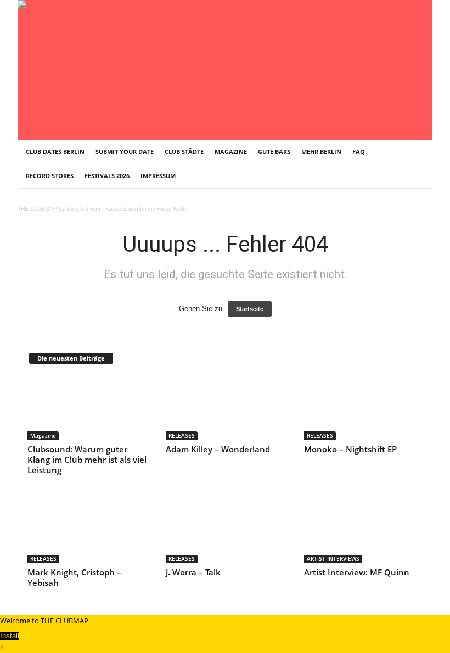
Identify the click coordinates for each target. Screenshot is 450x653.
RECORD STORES (50, 175)
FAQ (358, 151)
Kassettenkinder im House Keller (146, 209)
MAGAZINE (231, 151)
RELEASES (181, 435)
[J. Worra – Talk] (225, 530)
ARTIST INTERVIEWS (333, 558)
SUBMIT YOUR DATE (124, 151)
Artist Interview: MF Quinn (356, 572)
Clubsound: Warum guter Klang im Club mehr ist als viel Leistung (87, 459)
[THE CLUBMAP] (225, 68)
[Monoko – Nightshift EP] (364, 408)
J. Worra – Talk (193, 572)
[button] (416, 164)
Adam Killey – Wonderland (218, 449)
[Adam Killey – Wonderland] (225, 408)
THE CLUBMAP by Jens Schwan (59, 209)
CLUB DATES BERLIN (55, 151)
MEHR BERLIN (321, 151)
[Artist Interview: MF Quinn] (364, 530)
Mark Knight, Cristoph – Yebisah (74, 577)
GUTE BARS (274, 151)
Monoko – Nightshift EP (350, 449)
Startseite (249, 309)
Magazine (43, 435)
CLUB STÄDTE (184, 151)
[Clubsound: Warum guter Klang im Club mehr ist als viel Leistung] (87, 408)
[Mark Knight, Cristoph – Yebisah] (87, 530)
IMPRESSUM (158, 175)
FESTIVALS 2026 (107, 175)
